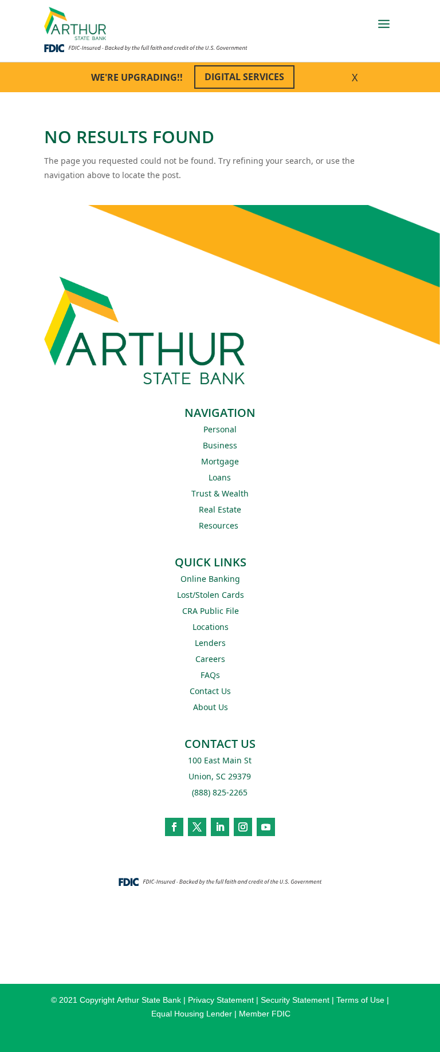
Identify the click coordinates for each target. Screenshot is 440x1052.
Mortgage (220, 461)
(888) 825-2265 (219, 792)
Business (220, 445)
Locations (210, 626)
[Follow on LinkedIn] (220, 827)
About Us (210, 707)
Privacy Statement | (224, 999)
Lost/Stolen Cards (210, 594)
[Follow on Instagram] (243, 827)
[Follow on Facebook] (174, 827)
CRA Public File (210, 610)
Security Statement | (298, 999)
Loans (220, 477)
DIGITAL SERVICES (244, 76)
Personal (220, 429)
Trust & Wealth (220, 493)
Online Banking (210, 578)
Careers (210, 658)
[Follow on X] (197, 827)
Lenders (210, 642)
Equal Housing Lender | (195, 1013)
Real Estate (220, 509)
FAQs (210, 674)
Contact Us (210, 690)
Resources (218, 525)
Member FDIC (264, 1013)
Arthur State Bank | (151, 999)
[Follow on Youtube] (266, 827)
